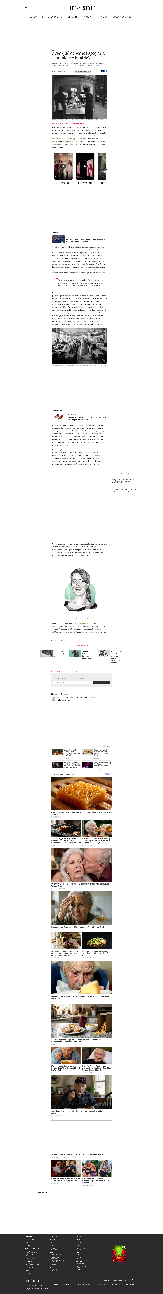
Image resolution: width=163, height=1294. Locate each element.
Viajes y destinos (82, 1266)
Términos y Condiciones (62, 1284)
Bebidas (79, 1264)
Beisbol (28, 1251)
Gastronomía (80, 1263)
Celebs (79, 1257)
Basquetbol (29, 1254)
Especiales (80, 1236)
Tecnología (29, 1268)
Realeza (79, 1242)
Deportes (73, 17)
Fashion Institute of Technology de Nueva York (69, 138)
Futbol (28, 1249)
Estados (53, 1246)
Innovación (54, 1261)
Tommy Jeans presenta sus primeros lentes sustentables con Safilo (116, 657)
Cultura (79, 1249)
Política (53, 1239)
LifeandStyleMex (128, 1280)
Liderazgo (54, 1270)
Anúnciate (116, 1284)
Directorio (130, 1284)
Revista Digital (30, 1258)
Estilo (33, 17)
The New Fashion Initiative (83, 623)
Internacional (30, 1267)
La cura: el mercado (118, 498)
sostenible (64, 640)
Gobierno (54, 1241)
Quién (78, 1239)
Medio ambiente (56, 1254)
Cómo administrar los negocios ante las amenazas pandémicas (124, 490)
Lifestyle (29, 1257)
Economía (29, 1266)
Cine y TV (89, 17)
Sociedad (54, 1249)
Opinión (53, 1248)
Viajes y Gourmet (122, 17)
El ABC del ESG (55, 1263)
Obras (27, 1270)
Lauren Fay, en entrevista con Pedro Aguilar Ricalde (76, 697)
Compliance (103, 1284)
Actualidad (54, 1269)
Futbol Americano (31, 1252)
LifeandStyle (55, 1236)
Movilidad (54, 1258)
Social (53, 1255)
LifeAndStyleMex (137, 1280)
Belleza (79, 1246)
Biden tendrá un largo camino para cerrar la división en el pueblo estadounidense (123, 481)
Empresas (29, 1263)
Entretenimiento (52, 17)
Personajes (80, 1267)
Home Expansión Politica (33, 1264)
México (53, 1242)
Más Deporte (29, 1255)
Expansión (29, 1262)
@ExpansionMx (65, 700)
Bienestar (80, 1269)
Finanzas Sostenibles (58, 1260)
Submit (101, 682)
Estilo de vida (81, 1258)
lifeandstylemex (133, 1280)
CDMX (52, 1245)
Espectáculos (81, 1241)
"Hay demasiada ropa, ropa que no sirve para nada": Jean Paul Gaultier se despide (85, 240)
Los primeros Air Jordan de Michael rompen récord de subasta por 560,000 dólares (85, 418)
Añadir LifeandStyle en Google (84, 71)
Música (103, 17)
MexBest (79, 1262)
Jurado (79, 1272)
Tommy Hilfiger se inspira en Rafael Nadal (87, 654)
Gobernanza (55, 1257)
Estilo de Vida (81, 1270)
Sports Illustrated (32, 1248)
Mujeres (28, 1273)
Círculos (79, 1244)
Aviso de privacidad (85, 1284)
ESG (27, 1271)
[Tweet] (102, 71)
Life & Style (29, 1236)
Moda (78, 1245)
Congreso (54, 1244)
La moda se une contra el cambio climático (59, 654)
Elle (77, 1253)
